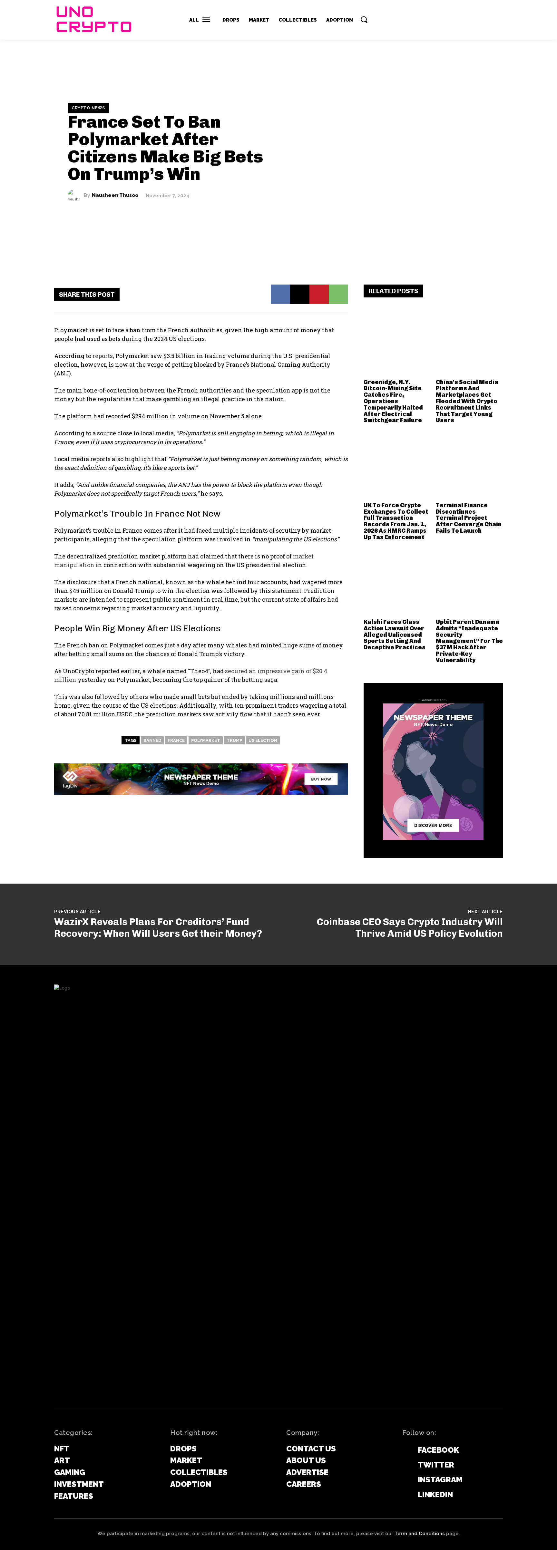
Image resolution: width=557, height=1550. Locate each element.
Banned (152, 740)
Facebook (438, 1450)
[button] (364, 19)
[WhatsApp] (338, 294)
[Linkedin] (405, 1495)
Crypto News (88, 107)
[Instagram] (405, 1480)
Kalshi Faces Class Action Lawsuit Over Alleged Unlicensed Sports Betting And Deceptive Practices (394, 634)
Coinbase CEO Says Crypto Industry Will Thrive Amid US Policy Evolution (410, 927)
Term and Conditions (420, 1533)
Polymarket (205, 740)
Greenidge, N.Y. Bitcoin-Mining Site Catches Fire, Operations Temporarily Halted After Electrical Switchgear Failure (393, 401)
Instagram (440, 1479)
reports (103, 356)
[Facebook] (280, 294)
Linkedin (435, 1494)
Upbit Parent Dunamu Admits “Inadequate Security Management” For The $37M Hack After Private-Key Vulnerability (469, 641)
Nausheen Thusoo (115, 195)
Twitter (436, 1464)
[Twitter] (405, 1465)
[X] (299, 294)
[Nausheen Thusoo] (76, 195)
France (176, 740)
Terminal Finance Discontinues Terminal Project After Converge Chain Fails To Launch (469, 518)
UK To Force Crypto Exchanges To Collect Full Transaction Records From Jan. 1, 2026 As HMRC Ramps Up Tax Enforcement (396, 521)
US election (263, 740)
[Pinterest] (319, 294)
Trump (234, 740)
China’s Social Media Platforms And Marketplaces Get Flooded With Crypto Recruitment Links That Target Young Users (467, 401)
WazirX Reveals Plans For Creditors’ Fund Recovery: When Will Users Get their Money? (158, 927)
